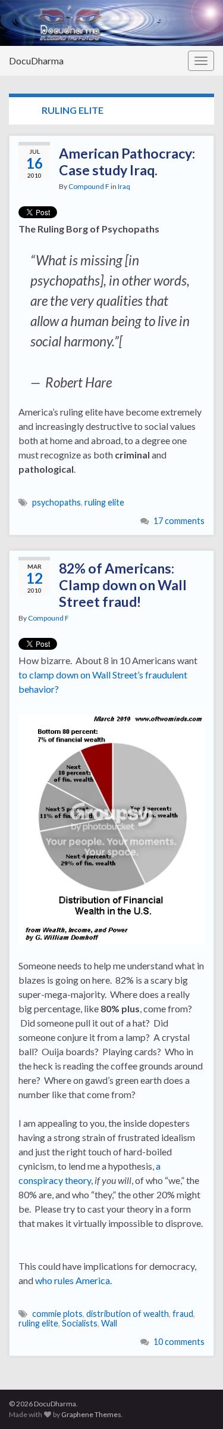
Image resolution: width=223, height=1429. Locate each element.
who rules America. (73, 1280)
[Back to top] (196, 1402)
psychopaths (56, 502)
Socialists (80, 1323)
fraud (182, 1314)
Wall (109, 1323)
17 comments (179, 521)
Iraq (124, 186)
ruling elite (104, 502)
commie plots (57, 1314)
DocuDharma (36, 60)
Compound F (88, 186)
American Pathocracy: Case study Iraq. (127, 161)
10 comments (179, 1342)
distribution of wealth (127, 1314)
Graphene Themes (91, 1414)
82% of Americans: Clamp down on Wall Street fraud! (123, 585)
